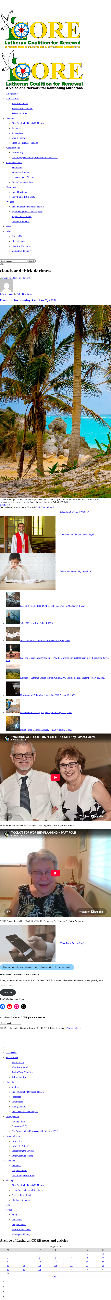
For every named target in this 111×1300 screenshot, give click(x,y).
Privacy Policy (73, 1028)
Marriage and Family (21, 1234)
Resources (16, 1097)
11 (24, 1261)
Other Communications (22, 1156)
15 (87, 1261)
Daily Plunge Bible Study (23, 1175)
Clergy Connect (19, 1224)
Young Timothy (19, 1106)
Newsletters (17, 1141)
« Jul (54, 1276)
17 (8, 1265)
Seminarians (17, 1101)
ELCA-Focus (12, 1057)
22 (87, 1265)
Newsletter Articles (20, 1146)
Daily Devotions (24, 294)
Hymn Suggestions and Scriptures (27, 1190)
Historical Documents (21, 1229)
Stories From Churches (22, 1072)
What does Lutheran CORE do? (74, 512)
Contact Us (17, 1219)
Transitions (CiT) (19, 1126)
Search (31, 261)
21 (71, 1265)
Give (8, 1205)
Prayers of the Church (22, 1195)
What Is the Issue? (20, 1067)
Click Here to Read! (44, 507)
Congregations (12, 1116)
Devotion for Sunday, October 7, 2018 (28, 300)
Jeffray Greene (6, 294)
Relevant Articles (19, 1077)
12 (39, 1261)
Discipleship (11, 1052)
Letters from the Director (23, 1151)
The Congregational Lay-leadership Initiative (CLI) (35, 1131)
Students (10, 1082)
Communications (13, 1136)
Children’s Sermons (20, 1200)
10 (8, 1261)
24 (8, 1269)
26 (39, 1269)
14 (71, 1261)
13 (55, 1261)
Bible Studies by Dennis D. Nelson (28, 1092)
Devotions (10, 1160)
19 (39, 1265)
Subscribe (7, 992)
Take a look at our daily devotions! (76, 571)
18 (24, 1265)
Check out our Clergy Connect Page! (77, 534)
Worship (9, 1180)
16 (103, 1261)
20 (55, 1265)
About (9, 1210)
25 (24, 1269)
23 (103, 1265)
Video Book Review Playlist (73, 943)
